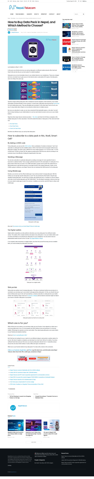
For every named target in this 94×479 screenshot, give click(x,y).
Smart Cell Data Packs (15, 128)
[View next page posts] (76, 71)
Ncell (11, 1)
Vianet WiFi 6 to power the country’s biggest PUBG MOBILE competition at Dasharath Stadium (32, 377)
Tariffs (33, 1)
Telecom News (20, 14)
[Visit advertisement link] (33, 84)
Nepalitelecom (13, 472)
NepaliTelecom (15, 32)
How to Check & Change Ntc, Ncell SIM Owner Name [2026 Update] (78, 58)
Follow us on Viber (40, 453)
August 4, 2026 (75, 44)
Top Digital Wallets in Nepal (36, 238)
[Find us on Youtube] (83, 1)
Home (11, 14)
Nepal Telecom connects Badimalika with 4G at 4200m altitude (25, 370)
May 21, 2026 (23, 32)
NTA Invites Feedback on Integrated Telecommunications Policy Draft (26, 384)
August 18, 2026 (75, 36)
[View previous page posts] (73, 71)
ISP (28, 1)
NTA (30, 1)
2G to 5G (25, 1)
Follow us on (12, 29)
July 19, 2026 (46, 437)
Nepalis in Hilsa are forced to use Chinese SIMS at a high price (15, 433)
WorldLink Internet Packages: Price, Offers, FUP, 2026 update (78, 66)
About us (37, 1)
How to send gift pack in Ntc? (20, 335)
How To (36, 14)
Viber (30, 350)
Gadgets (29, 14)
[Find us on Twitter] (80, 1)
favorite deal (56, 103)
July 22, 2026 (28, 437)
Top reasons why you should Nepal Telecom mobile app (26, 226)
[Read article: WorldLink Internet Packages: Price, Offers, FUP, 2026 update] (66, 67)
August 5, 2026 (75, 28)
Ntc (8, 1)
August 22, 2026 (75, 53)
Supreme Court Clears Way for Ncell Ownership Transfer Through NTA (33, 433)
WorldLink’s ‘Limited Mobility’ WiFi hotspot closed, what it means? (78, 33)
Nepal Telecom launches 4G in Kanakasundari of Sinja (23, 379)
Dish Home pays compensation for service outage (22, 382)
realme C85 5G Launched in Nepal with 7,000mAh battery (23, 372)
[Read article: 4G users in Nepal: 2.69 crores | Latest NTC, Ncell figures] (51, 425)
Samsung (14, 1)
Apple (18, 1)
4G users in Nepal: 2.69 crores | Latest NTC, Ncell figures (50, 433)
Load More (33, 442)
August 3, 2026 (11, 437)
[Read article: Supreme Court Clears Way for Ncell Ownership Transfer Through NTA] (33, 425)
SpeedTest (44, 14)
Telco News (13, 18)
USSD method (28, 146)
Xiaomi (21, 1)
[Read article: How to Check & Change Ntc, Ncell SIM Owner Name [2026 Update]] (66, 59)
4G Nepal (47, 429)
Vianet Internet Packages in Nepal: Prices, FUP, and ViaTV (79, 41)
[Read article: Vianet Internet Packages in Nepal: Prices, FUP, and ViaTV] (66, 42)
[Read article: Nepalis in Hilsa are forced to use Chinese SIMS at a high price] (16, 425)
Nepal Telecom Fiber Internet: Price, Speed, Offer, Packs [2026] (78, 25)
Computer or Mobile (32, 296)
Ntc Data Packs (14, 124)
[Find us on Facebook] (78, 1)
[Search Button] (83, 14)
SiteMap (9, 465)
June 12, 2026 (75, 69)
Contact (51, 14)
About (58, 14)
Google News (23, 350)
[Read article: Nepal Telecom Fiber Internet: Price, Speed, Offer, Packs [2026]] (66, 26)
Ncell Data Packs (14, 126)
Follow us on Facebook (13, 350)
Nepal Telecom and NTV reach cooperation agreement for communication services (29, 375)
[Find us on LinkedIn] (85, 1)
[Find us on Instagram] (82, 1)
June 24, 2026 (75, 61)
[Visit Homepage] (22, 7)
